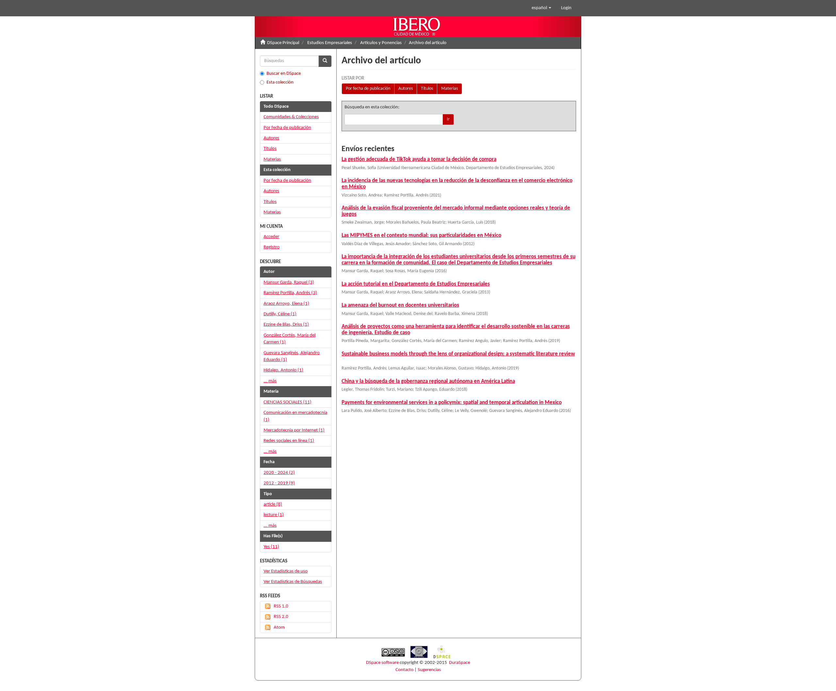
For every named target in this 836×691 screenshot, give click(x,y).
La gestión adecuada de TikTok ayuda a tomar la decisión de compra (419, 159)
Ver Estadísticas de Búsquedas (293, 581)
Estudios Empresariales (329, 42)
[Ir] (324, 61)
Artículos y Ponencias (381, 42)
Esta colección (280, 82)
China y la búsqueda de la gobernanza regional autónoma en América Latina (428, 381)
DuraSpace (459, 662)
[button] (541, 8)
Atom (279, 627)
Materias (449, 88)
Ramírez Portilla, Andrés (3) (290, 293)
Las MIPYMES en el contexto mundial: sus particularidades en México (421, 235)
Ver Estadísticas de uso (286, 571)
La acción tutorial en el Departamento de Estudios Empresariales (416, 284)
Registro (272, 247)
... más (270, 381)
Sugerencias (429, 669)
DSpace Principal (283, 42)
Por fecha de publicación (368, 88)
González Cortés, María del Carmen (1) (289, 339)
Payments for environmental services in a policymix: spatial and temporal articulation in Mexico (452, 402)
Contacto (404, 669)
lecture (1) (274, 514)
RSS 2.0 (281, 616)
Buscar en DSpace (283, 73)
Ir (448, 119)
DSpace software (382, 662)
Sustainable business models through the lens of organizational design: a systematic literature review (458, 354)
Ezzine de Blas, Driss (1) (286, 324)
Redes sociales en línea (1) (289, 440)
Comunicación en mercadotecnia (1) (295, 416)
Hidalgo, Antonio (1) (283, 370)
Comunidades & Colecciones (291, 117)
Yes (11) (271, 546)
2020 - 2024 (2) (279, 472)
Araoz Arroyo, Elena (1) (286, 303)
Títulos (427, 88)
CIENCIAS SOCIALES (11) (288, 402)
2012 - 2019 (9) (279, 483)
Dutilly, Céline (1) (280, 314)
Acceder (271, 236)
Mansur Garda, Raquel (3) (289, 282)
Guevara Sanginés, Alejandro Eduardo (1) (292, 356)
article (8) (273, 504)
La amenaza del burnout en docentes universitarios (400, 305)
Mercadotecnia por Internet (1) (294, 430)
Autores (405, 88)
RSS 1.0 (281, 606)
